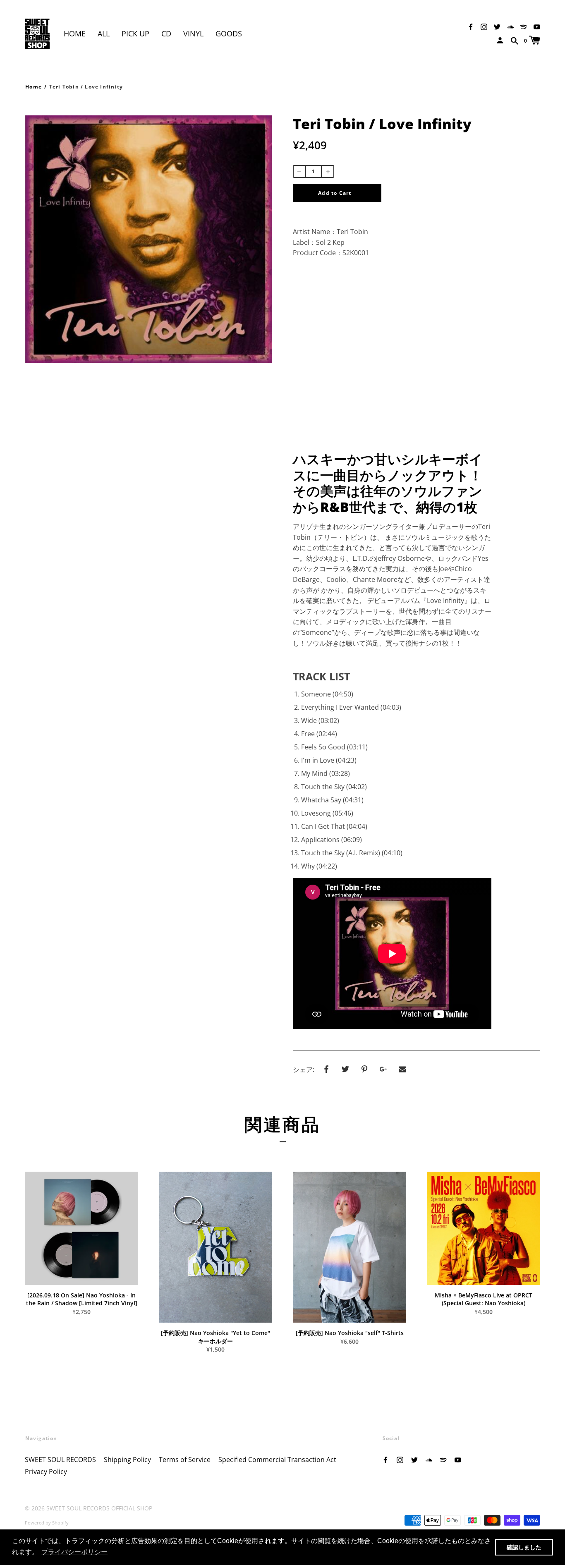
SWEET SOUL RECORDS (60, 1459)
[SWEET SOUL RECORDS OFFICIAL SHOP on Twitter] (497, 26)
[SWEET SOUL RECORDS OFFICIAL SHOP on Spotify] (523, 26)
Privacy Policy (46, 1471)
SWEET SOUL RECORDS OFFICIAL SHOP (99, 1508)
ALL (104, 33)
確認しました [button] (524, 1547)
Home (33, 86)
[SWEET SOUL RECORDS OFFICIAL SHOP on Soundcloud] (510, 26)
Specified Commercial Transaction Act (277, 1459)
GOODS (228, 33)
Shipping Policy (127, 1459)
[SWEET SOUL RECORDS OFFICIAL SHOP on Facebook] (470, 26)
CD (166, 33)
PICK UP (135, 33)
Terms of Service (185, 1459)
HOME (75, 33)
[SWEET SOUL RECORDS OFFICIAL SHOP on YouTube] (537, 26)
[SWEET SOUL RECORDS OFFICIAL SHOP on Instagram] (484, 26)
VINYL (193, 33)
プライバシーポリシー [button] (74, 1551)
